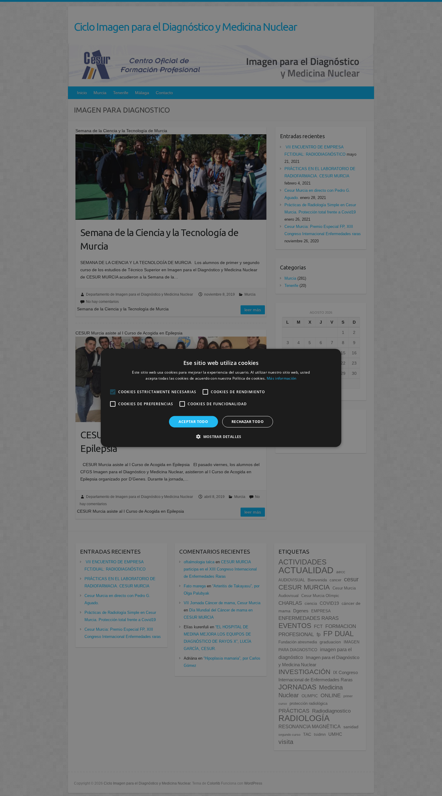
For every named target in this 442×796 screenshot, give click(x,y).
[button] (221, 437)
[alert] (221, 398)
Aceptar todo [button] (193, 421)
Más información (281, 378)
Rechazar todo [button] (248, 421)
